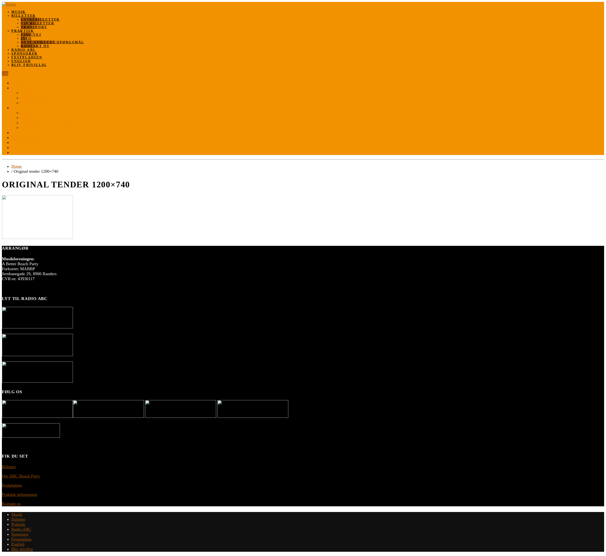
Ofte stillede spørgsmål (52, 42)
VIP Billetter (37, 23)
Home (16, 166)
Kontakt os (35, 46)
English (21, 61)
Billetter (23, 16)
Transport (34, 27)
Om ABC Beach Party (21, 476)
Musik (18, 12)
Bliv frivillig (29, 65)
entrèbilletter (40, 19)
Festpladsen (26, 57)
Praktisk (22, 31)
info (26, 38)
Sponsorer (24, 53)
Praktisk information (19, 494)
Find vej (31, 34)
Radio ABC (23, 50)
